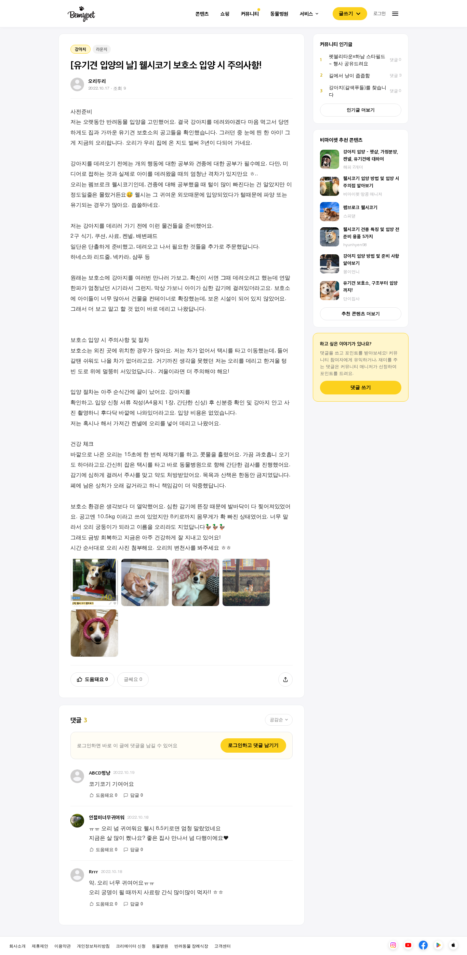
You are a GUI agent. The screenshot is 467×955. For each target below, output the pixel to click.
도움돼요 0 (96, 679)
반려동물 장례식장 (191, 946)
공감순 (276, 719)
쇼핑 (225, 14)
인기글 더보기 (361, 109)
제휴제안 (40, 946)
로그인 (379, 13)
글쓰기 (346, 13)
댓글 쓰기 (360, 387)
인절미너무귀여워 (106, 817)
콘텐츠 (202, 14)
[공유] (285, 679)
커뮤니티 (250, 14)
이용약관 (62, 946)
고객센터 (222, 946)
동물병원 (279, 14)
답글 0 (136, 795)
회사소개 (17, 946)
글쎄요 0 (133, 679)
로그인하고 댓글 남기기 (253, 745)
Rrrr (93, 871)
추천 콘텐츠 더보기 (361, 313)
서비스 (306, 14)
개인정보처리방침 (93, 946)
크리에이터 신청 (131, 946)
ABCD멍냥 (99, 772)
